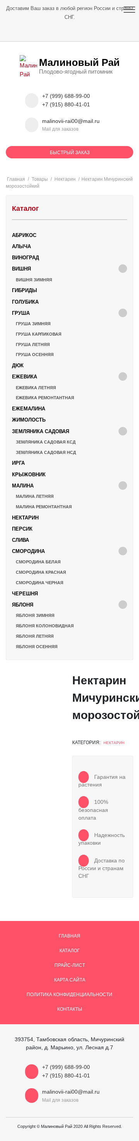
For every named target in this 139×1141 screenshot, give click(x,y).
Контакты (69, 1009)
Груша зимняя (33, 323)
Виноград (25, 257)
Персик (22, 529)
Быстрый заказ (70, 152)
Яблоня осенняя (37, 646)
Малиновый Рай (79, 62)
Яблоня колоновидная (45, 625)
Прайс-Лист (69, 965)
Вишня (21, 269)
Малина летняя (35, 496)
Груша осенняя (35, 354)
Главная (69, 936)
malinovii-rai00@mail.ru (71, 121)
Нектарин (113, 743)
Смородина (28, 551)
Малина (23, 486)
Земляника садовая (40, 431)
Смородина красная (41, 572)
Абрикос (24, 235)
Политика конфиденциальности (69, 994)
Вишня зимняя (34, 279)
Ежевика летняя (36, 387)
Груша (21, 313)
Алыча (21, 246)
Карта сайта (69, 980)
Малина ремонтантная (44, 506)
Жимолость (29, 420)
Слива (20, 540)
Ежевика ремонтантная (45, 397)
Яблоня (22, 605)
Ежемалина (28, 409)
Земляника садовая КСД (46, 442)
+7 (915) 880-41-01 (66, 105)
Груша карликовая (38, 334)
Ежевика (24, 377)
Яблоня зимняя (35, 615)
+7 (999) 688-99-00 (66, 96)
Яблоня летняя (35, 636)
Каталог (69, 950)
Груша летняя (33, 344)
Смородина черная (39, 582)
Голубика (25, 302)
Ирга (18, 463)
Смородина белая (38, 562)
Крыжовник (29, 474)
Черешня (25, 594)
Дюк (18, 365)
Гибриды (24, 290)
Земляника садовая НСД (46, 452)
